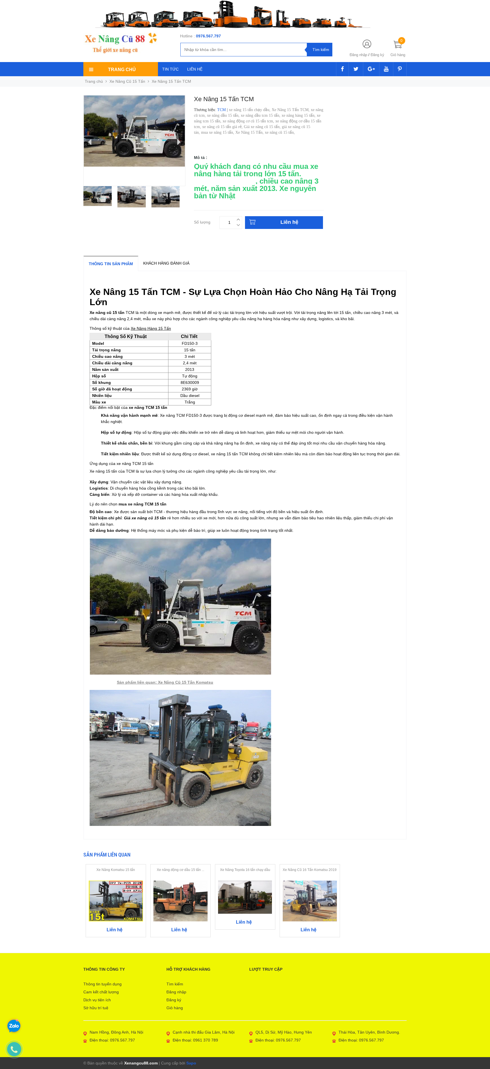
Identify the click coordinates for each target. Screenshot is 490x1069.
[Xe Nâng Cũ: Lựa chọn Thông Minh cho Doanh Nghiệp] (120, 43)
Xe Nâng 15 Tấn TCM (253, 177)
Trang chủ (94, 81)
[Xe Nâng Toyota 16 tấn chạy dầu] (245, 896)
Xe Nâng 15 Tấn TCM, (291, 110)
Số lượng (202, 221)
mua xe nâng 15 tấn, (218, 132)
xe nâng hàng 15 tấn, (299, 115)
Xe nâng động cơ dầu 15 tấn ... (180, 870)
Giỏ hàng (174, 1008)
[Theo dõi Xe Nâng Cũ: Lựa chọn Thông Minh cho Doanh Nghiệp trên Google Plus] (371, 69)
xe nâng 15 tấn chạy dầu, (250, 110)
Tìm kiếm (174, 984)
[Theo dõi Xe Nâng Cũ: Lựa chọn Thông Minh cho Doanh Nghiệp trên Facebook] (342, 69)
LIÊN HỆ (194, 69)
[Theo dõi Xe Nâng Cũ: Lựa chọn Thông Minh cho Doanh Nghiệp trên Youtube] (386, 69)
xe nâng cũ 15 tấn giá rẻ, (223, 127)
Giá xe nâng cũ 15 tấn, (263, 127)
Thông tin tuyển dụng (102, 984)
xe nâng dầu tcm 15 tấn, (261, 115)
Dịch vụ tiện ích (97, 1000)
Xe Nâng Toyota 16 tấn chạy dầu (245, 870)
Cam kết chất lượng (101, 992)
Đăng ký (377, 55)
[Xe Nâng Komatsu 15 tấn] (116, 900)
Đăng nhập (358, 55)
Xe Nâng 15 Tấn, (250, 132)
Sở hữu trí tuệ (95, 1008)
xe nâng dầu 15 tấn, (224, 115)
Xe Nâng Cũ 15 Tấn (127, 81)
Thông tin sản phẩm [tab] (111, 264)
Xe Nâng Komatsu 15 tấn (115, 870)
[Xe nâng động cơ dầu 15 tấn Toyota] (180, 900)
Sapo (191, 1063)
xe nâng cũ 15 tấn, (280, 132)
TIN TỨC (170, 69)
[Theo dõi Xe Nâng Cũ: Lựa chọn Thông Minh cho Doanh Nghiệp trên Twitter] (355, 69)
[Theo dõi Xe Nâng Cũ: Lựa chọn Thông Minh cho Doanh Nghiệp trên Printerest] (400, 69)
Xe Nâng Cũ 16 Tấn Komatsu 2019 (310, 870)
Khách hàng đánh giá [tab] (166, 263)
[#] (245, 14)
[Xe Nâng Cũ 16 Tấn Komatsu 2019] (310, 900)
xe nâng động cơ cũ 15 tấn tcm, (249, 121)
